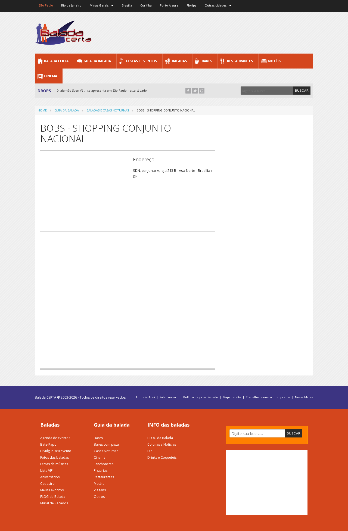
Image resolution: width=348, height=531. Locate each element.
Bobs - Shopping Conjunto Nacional (165, 110)
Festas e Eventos (141, 61)
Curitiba (146, 5)
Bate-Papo (48, 444)
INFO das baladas (168, 424)
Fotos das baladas (54, 457)
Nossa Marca (304, 397)
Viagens (100, 490)
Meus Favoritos (52, 490)
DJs (149, 451)
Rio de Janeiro (71, 5)
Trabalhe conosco (259, 397)
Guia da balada (112, 424)
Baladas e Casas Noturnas (107, 110)
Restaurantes (240, 61)
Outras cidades (215, 5)
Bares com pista (106, 444)
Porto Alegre (169, 5)
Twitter (195, 91)
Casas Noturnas (106, 451)
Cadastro (47, 483)
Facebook (188, 91)
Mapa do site (232, 397)
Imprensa (283, 397)
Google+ (201, 91)
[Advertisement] (214, 32)
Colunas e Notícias (161, 444)
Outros (99, 496)
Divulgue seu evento (55, 451)
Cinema (50, 76)
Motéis (274, 61)
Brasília (127, 5)
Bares (207, 61)
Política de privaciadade (200, 397)
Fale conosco (169, 397)
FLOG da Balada (52, 496)
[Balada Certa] (63, 40)
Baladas (179, 61)
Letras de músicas (54, 464)
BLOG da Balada (160, 438)
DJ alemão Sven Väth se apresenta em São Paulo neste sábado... (103, 90)
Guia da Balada (97, 61)
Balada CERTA (56, 61)
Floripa (192, 5)
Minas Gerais (99, 5)
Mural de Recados (54, 503)
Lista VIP (46, 470)
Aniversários (50, 477)
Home (42, 110)
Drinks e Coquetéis (161, 457)
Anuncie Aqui (145, 397)
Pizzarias (100, 470)
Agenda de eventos (55, 438)
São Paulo (46, 5)
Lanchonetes (103, 464)
